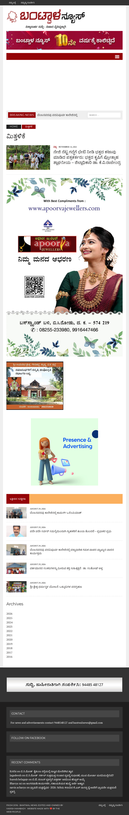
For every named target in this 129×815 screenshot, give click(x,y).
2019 (9, 644)
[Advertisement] (65, 85)
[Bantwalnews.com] (64, 19)
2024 (9, 622)
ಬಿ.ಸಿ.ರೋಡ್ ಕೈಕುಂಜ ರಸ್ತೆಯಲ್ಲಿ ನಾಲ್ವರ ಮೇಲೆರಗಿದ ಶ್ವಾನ (47, 771)
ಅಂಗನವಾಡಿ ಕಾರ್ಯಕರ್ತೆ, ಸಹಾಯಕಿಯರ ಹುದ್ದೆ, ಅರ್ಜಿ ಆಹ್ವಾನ (55, 783)
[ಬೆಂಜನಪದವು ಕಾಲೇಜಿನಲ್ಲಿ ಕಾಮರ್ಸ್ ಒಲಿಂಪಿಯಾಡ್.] (16, 516)
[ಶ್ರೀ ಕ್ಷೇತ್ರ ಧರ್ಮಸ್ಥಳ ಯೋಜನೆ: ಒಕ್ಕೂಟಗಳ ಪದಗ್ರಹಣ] (16, 590)
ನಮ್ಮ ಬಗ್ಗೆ (12, 2)
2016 (9, 657)
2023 (9, 626)
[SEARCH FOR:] (104, 114)
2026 (9, 613)
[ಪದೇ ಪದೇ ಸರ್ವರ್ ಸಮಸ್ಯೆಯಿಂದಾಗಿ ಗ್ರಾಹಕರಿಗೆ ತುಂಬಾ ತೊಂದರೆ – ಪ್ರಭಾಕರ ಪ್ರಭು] (16, 535)
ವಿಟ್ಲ (55, 147)
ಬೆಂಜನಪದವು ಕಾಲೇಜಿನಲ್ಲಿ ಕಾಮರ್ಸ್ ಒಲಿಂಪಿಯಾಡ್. (56, 512)
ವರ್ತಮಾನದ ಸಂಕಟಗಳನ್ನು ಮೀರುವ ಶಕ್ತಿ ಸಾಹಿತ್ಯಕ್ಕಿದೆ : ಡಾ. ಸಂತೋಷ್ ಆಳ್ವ (66, 568)
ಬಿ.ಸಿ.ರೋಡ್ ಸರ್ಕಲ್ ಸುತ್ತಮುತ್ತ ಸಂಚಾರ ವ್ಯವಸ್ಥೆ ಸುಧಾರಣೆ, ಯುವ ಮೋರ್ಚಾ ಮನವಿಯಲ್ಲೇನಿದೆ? (70, 775)
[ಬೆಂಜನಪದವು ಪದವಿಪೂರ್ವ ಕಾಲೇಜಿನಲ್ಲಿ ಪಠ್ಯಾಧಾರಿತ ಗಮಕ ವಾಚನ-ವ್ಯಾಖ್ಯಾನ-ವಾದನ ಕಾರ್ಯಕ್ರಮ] (16, 553)
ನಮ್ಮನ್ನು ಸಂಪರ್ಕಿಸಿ (28, 2)
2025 (9, 618)
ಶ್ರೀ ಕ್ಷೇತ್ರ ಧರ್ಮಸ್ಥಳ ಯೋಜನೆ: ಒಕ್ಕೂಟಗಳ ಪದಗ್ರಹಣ (56, 586)
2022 (9, 631)
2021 (9, 635)
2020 (9, 639)
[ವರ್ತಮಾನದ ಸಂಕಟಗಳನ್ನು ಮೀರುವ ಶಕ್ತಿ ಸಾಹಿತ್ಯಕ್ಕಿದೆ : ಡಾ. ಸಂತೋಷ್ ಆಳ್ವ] (16, 572)
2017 (9, 652)
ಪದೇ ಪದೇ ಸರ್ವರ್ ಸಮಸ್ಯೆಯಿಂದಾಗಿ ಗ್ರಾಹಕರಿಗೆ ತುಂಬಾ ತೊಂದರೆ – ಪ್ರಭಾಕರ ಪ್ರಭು (70, 531)
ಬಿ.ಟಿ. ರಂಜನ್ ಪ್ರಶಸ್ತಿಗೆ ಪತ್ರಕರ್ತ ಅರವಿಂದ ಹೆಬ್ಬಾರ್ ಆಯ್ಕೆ (58, 779)
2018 (9, 648)
